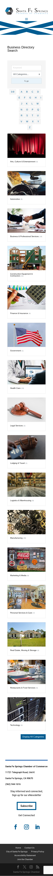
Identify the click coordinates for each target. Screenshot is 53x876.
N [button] (21, 110)
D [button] (38, 92)
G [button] (30, 98)
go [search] (27, 81)
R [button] (21, 115)
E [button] (19, 98)
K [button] (27, 104)
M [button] (37, 104)
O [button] (27, 110)
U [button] (38, 115)
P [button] (32, 110)
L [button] (32, 104)
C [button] (32, 92)
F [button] (24, 98)
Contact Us (29, 848)
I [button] (40, 98)
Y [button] (38, 121)
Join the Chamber (25, 859)
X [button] (33, 121)
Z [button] (29, 127)
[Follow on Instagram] (26, 827)
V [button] (21, 121)
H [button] (36, 98)
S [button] (27, 115)
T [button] (32, 115)
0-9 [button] (12, 92)
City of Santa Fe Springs (17, 852)
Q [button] (38, 110)
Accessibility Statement (25, 855)
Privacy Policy (37, 852)
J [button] (21, 104)
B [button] (27, 92)
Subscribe (26, 806)
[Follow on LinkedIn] (37, 827)
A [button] (21, 92)
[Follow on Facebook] (16, 827)
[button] (33, 736)
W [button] (27, 121)
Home (18, 848)
